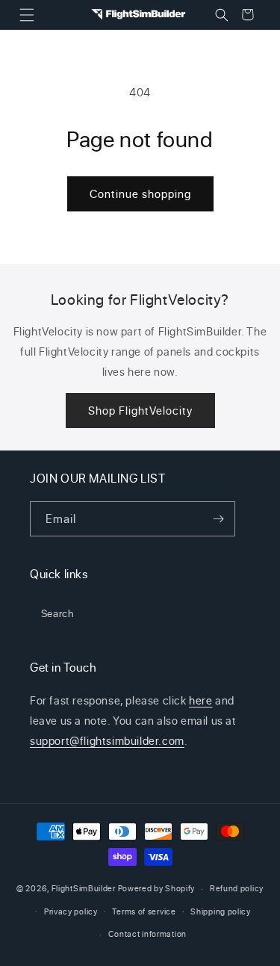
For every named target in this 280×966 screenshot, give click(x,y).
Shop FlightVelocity (140, 410)
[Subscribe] (218, 518)
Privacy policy (71, 911)
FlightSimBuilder (84, 888)
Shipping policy (220, 911)
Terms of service (143, 911)
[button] (26, 14)
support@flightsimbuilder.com (107, 741)
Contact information (147, 934)
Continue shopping (140, 194)
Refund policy (237, 888)
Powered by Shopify (157, 888)
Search (58, 613)
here (200, 700)
